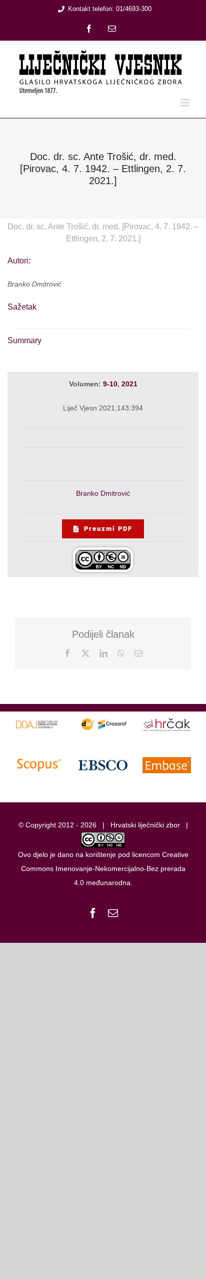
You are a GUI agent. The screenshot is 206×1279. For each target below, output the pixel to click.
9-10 (110, 384)
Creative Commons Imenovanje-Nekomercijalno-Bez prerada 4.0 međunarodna (104, 868)
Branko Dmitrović (103, 493)
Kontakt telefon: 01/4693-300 (110, 9)
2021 (130, 384)
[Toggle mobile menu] (185, 102)
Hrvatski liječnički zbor (145, 825)
